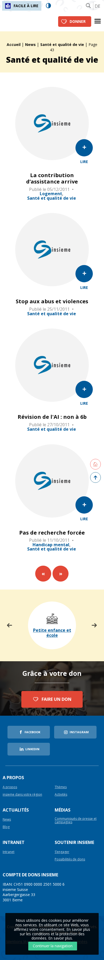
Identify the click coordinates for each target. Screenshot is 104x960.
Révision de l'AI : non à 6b (52, 417)
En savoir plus (60, 938)
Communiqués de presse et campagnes (76, 820)
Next (94, 625)
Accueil (14, 44)
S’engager (62, 852)
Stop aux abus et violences (52, 301)
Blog (6, 827)
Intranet (8, 852)
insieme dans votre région (22, 795)
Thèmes (61, 787)
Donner (78, 21)
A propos (10, 787)
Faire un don (56, 699)
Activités (61, 795)
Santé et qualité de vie (62, 44)
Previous (9, 625)
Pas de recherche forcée (52, 533)
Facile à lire (26, 5)
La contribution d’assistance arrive (52, 178)
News (30, 44)
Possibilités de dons (70, 859)
